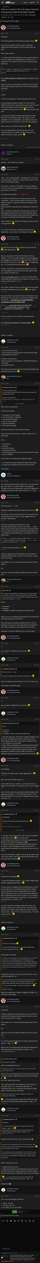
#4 (38, 244)
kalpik (9, 474)
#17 (38, 934)
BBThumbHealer (13, 167)
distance (4, 17)
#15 (38, 810)
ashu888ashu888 (7, 15)
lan (9, 17)
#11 (38, 665)
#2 (38, 159)
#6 (38, 383)
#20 (38, 1196)
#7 (38, 481)
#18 (38, 1006)
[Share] (35, 33)
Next (20, 1212)
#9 (38, 586)
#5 (38, 347)
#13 (38, 719)
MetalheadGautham (14, 376)
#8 (38, 502)
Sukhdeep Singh (12, 340)
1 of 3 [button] (14, 1212)
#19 (38, 1115)
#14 (38, 766)
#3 (38, 174)
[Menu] (2, 2)
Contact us (4, 1256)
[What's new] (38, 2)
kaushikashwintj (13, 152)
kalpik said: (5, 590)
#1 (38, 33)
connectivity (32, 15)
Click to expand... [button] (20, 403)
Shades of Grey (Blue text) (10, 1253)
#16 (38, 871)
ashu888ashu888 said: (8, 669)
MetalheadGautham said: (9, 723)
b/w (26, 15)
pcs (12, 17)
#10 (38, 643)
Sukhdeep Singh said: (8, 387)
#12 (38, 697)
